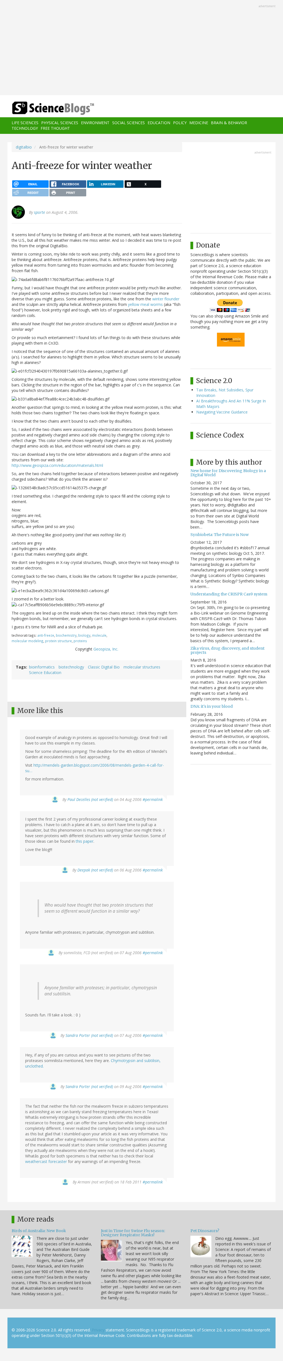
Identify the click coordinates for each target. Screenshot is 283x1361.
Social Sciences (128, 122)
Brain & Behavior (229, 122)
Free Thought (55, 128)
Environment (95, 122)
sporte (39, 212)
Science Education (45, 672)
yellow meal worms (145, 304)
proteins (80, 641)
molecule (99, 635)
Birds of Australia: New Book (39, 1230)
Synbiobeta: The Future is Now (219, 534)
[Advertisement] (141, 48)
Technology (25, 128)
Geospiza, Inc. (105, 649)
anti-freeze (45, 635)
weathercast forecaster (46, 1161)
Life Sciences (25, 122)
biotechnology (71, 667)
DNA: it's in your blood (211, 706)
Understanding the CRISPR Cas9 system (228, 594)
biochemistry (66, 635)
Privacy (98, 1330)
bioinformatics (42, 667)
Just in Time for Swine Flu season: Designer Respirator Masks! (133, 1232)
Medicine (198, 122)
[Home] (55, 108)
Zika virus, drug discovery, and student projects (227, 650)
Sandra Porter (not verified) (89, 1035)
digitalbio (24, 147)
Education (159, 122)
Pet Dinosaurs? (204, 1230)
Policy (180, 122)
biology (84, 635)
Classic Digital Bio (104, 667)
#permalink (153, 799)
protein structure (58, 641)
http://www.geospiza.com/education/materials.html (57, 465)
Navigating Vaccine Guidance (222, 412)
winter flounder (165, 298)
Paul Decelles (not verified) (90, 799)
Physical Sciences (59, 122)
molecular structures (142, 667)
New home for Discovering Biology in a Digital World (228, 472)
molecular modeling (27, 641)
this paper (84, 841)
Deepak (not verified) (95, 870)
